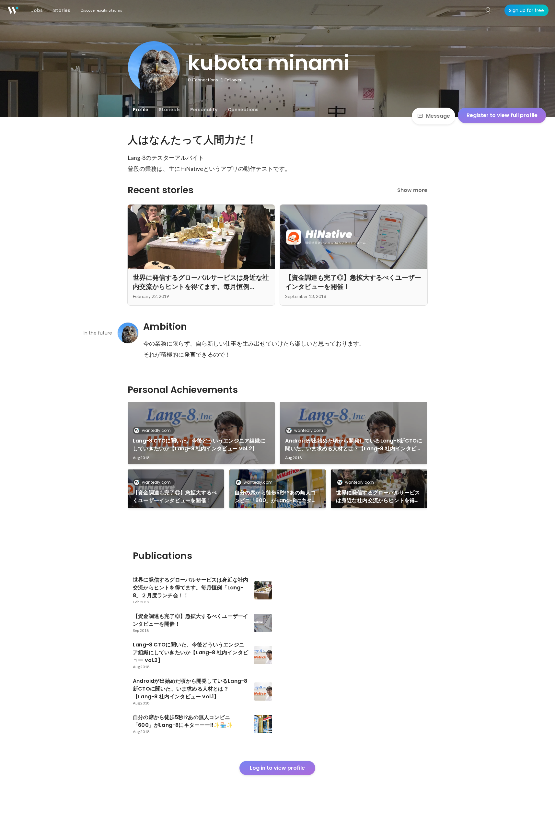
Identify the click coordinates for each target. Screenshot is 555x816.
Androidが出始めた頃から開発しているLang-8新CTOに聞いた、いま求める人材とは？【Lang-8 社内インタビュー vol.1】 (353, 445)
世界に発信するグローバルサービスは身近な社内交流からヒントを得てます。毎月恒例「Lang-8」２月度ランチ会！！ (378, 496)
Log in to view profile (277, 768)
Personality (203, 109)
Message (438, 116)
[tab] (141, 109)
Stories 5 (169, 109)
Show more (412, 190)
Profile (140, 109)
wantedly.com (156, 430)
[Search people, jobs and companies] (488, 10)
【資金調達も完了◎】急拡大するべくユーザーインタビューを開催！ (175, 496)
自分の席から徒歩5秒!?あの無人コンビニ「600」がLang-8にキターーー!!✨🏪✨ (276, 496)
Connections (243, 109)
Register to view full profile (502, 115)
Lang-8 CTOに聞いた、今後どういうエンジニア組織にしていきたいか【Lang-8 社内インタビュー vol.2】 (199, 444)
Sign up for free (526, 10)
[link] (201, 433)
